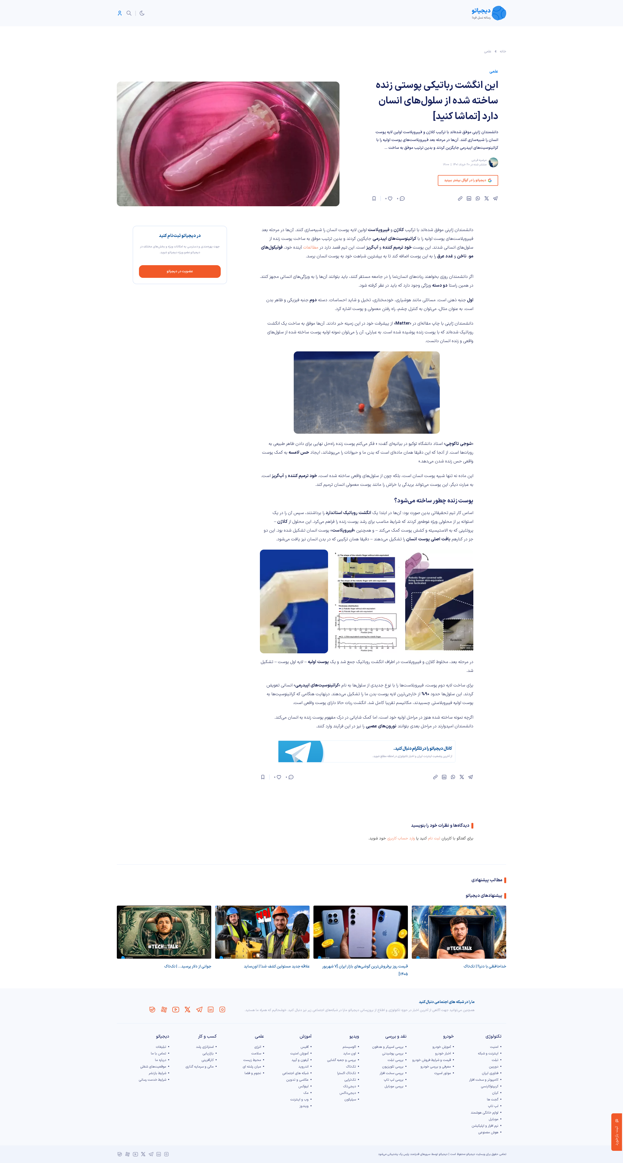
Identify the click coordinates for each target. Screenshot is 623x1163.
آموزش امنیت (299, 1053)
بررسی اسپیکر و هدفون (387, 1047)
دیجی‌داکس (347, 1093)
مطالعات (310, 247)
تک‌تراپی (350, 1079)
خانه (503, 51)
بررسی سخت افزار (391, 1073)
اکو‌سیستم (349, 1047)
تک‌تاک (351, 1066)
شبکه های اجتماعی (295, 1073)
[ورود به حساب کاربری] (120, 13)
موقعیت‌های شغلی (153, 1066)
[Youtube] (176, 1009)
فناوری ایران (490, 1073)
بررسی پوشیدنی (392, 1053)
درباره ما (160, 1060)
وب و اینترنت (299, 1099)
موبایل (493, 1119)
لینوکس (303, 1086)
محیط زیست (252, 1060)
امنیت (494, 1047)
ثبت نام (434, 838)
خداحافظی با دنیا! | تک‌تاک (485, 966)
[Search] (129, 13)
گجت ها (492, 1099)
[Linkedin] (211, 1009)
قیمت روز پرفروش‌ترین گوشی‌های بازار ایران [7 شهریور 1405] (365, 970)
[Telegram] (199, 1009)
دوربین (493, 1066)
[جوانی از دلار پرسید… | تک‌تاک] (164, 932)
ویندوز (304, 1106)
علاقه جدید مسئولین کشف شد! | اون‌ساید (277, 966)
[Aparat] (164, 1009)
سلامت (256, 1053)
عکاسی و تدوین (297, 1079)
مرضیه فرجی (478, 160)
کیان (495, 1093)
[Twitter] (187, 1009)
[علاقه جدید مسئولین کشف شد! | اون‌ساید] (262, 932)
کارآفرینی (208, 1060)
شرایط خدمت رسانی (152, 1079)
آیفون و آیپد (300, 1060)
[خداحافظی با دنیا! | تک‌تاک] (459, 932)
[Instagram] (222, 1009)
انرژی (257, 1047)
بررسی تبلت (395, 1060)
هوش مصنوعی (488, 1132)
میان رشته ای (252, 1066)
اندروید (303, 1066)
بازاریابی (208, 1053)
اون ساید (349, 1053)
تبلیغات (161, 1047)
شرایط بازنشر (157, 1073)
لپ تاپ (493, 1106)
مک (306, 1093)
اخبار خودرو (443, 1053)
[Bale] (152, 1009)
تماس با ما (158, 1053)
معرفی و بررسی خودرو (436, 1066)
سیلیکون (350, 1099)
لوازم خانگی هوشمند (484, 1112)
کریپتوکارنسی (489, 1086)
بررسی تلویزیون (392, 1066)
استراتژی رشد (205, 1047)
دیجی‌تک (349, 1086)
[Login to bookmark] (374, 198)
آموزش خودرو (441, 1047)
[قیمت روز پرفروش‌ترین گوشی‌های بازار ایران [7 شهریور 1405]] (360, 932)
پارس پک (404, 1154)
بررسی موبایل (394, 1086)
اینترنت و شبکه (488, 1053)
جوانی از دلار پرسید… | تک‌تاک (187, 966)
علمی (487, 51)
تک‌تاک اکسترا (346, 1073)
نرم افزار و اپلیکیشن (485, 1125)
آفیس (305, 1047)
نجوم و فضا (253, 1073)
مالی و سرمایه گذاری (199, 1066)
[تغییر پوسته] (142, 13)
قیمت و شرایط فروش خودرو (431, 1060)
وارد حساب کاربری (401, 838)
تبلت (495, 1060)
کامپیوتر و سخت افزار (483, 1079)
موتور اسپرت (442, 1073)
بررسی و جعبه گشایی (341, 1060)
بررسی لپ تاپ (393, 1079)
